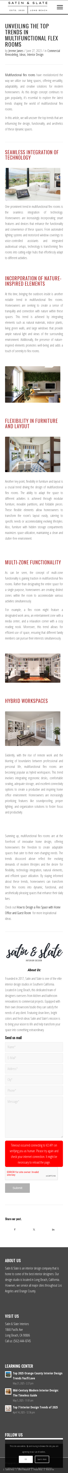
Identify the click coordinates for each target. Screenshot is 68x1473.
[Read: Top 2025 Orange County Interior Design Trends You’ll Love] (8, 1374)
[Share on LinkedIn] (53, 1229)
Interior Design (35, 54)
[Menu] (58, 7)
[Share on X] (34, 1229)
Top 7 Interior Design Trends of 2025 (35, 1407)
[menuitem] (58, 7)
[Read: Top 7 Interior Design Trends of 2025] (8, 1408)
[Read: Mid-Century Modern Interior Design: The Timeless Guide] (8, 1391)
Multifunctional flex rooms (20, 75)
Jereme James (15, 50)
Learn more (42, 1459)
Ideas (22, 54)
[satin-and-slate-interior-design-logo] (28, 7)
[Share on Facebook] (14, 1229)
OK (26, 1459)
